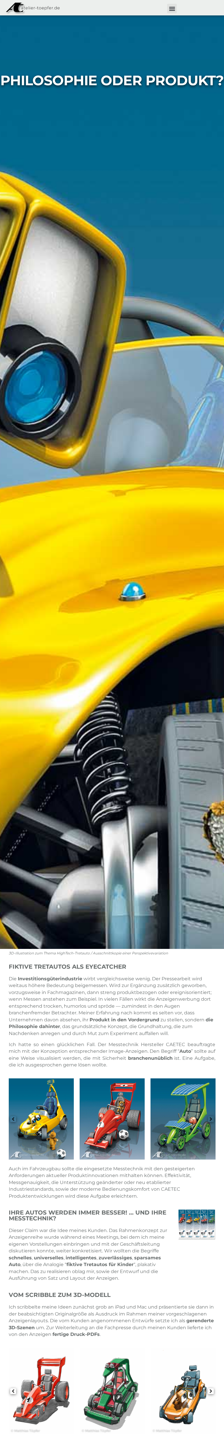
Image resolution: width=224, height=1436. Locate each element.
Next (211, 1119)
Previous (13, 1119)
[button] (172, 8)
